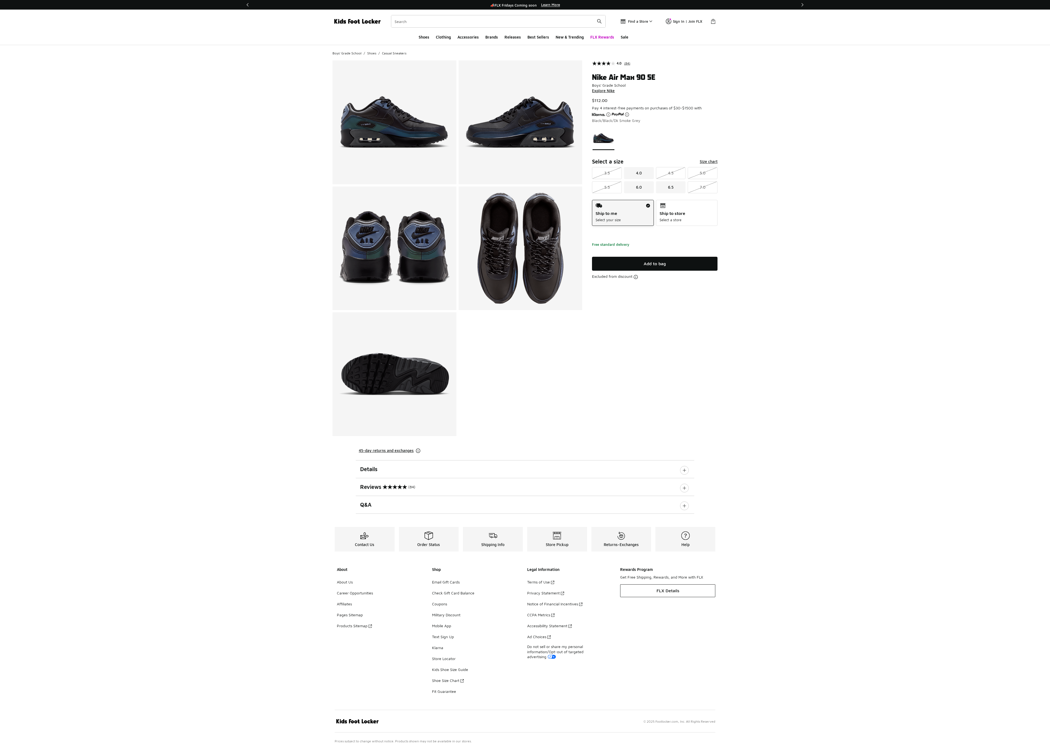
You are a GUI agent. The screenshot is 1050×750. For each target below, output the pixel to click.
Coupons (439, 604)
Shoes (424, 37)
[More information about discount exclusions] (635, 277)
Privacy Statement (543, 593)
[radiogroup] (655, 213)
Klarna (437, 647)
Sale (624, 37)
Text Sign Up (443, 636)
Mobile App (441, 625)
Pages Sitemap (350, 614)
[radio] (623, 213)
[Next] (802, 5)
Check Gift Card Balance (453, 593)
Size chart (709, 161)
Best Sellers (538, 37)
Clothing (443, 37)
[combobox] (498, 21)
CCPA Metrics (538, 614)
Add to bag (655, 263)
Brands (491, 37)
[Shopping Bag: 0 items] (713, 21)
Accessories (468, 37)
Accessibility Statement (547, 625)
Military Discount (446, 614)
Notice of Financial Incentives (552, 604)
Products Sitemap (352, 625)
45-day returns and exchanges (386, 450)
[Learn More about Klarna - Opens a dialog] (608, 114)
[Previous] (247, 5)
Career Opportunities (355, 593)
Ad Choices (536, 636)
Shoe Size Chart (445, 680)
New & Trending (570, 37)
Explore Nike (603, 90)
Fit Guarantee (444, 691)
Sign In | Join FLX (687, 21)
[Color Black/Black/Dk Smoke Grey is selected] (604, 138)
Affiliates (344, 604)
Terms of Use (538, 582)
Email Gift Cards (446, 582)
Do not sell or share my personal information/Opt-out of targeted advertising (555, 651)
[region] (525, 5)
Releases (512, 37)
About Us (345, 582)
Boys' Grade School (346, 53)
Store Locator (444, 658)
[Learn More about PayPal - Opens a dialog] (627, 114)
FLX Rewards (602, 37)
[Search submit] (599, 21)
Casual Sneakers (394, 53)
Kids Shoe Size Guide (450, 669)
